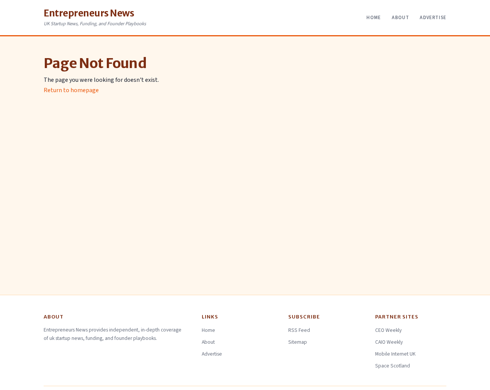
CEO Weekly (388, 330)
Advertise (433, 17)
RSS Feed (299, 330)
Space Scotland (392, 365)
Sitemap (297, 342)
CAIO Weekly (389, 342)
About (400, 17)
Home (373, 17)
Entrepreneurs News (89, 13)
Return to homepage (71, 90)
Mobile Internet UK (395, 354)
